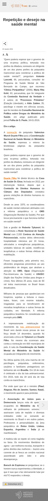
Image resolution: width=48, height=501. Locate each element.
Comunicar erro (13, 484)
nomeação (12, 132)
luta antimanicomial (30, 327)
